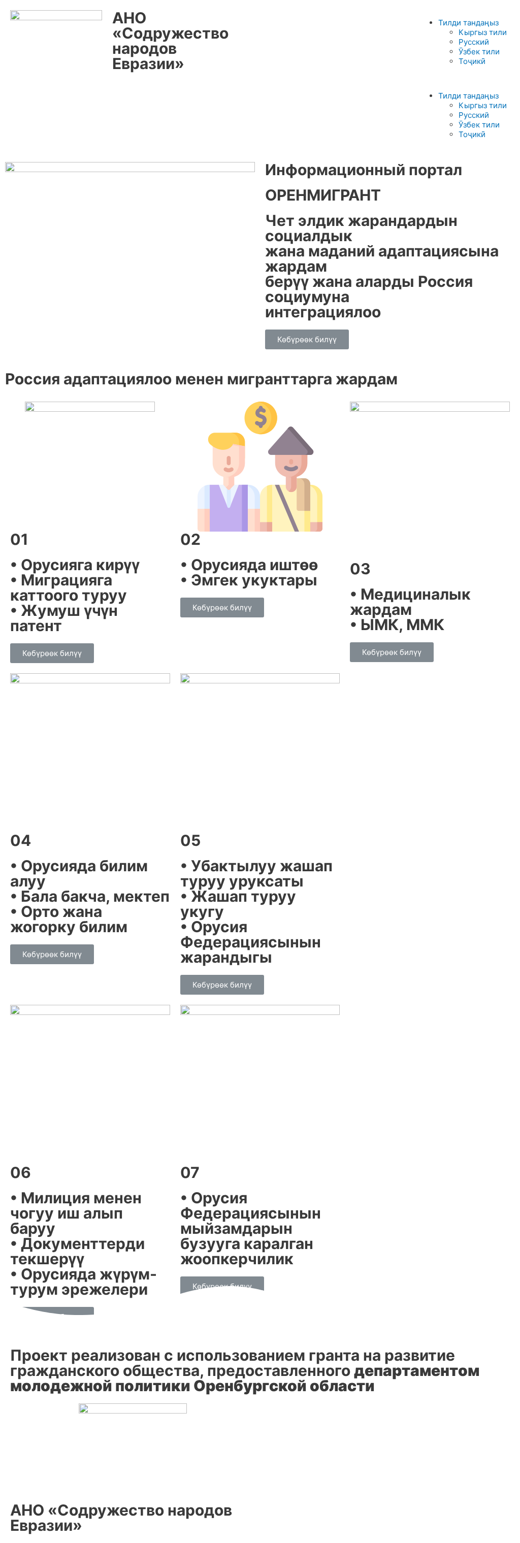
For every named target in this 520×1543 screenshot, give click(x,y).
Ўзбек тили (479, 51)
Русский (474, 42)
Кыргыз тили (483, 32)
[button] (464, 78)
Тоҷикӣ (472, 61)
